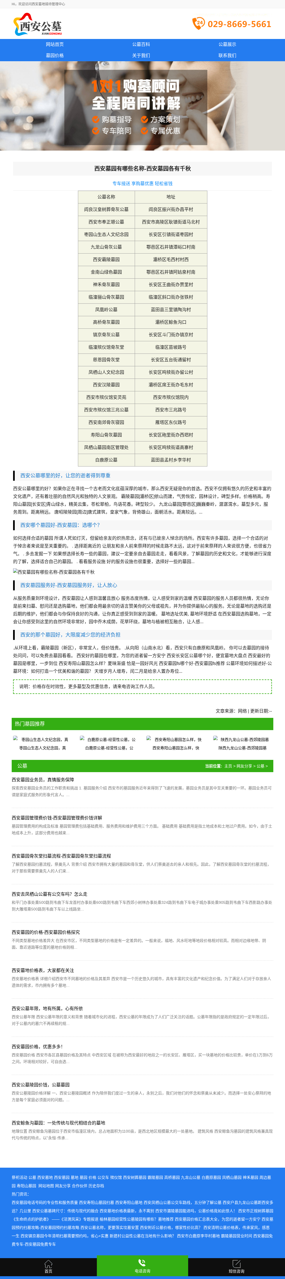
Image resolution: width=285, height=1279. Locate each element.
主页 (228, 766)
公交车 (103, 1177)
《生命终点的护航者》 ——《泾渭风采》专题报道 (55, 1219)
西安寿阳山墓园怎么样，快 (176, 748)
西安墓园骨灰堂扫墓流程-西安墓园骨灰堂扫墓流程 (61, 856)
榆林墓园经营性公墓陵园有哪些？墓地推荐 (137, 1219)
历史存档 (96, 1186)
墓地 (74, 1177)
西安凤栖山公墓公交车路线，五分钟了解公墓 (183, 1202)
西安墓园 (62, 1177)
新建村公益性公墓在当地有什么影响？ (143, 1236)
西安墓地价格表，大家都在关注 (43, 970)
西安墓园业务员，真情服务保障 (43, 779)
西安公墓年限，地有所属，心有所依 (47, 1008)
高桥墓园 (172, 1177)
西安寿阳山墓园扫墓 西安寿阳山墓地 (110, 1202)
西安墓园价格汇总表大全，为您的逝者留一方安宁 (218, 1219)
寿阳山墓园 (26, 1186)
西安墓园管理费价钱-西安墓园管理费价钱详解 (57, 818)
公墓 (260, 766)
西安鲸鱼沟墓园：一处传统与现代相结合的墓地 (58, 1123)
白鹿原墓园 (211, 1177)
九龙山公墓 (190, 1177)
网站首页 (55, 44)
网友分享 (244, 766)
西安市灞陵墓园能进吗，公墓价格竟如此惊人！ (196, 1211)
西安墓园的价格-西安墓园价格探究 (46, 932)
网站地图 (46, 1186)
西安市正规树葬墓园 (255, 1211)
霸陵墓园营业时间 (236, 1236)
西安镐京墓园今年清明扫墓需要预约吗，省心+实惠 (65, 1236)
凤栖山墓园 (232, 1177)
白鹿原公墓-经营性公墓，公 (109, 748)
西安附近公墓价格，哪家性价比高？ (171, 1227)
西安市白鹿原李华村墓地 (198, 1236)
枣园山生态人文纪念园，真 (42, 748)
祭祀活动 (19, 1177)
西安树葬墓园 (134, 1177)
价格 (92, 1177)
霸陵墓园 (155, 1177)
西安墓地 (45, 1177)
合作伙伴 (79, 1186)
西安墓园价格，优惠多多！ (38, 1046)
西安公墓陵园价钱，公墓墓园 (41, 1084)
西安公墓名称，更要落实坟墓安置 (109, 1227)
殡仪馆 (116, 1177)
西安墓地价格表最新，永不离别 (127, 1211)
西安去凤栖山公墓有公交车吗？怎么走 (49, 894)
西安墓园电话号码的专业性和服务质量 (45, 1202)
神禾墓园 (250, 1177)
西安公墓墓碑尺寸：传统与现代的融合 (65, 1211)
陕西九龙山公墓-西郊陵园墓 (242, 748)
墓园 (83, 1177)
